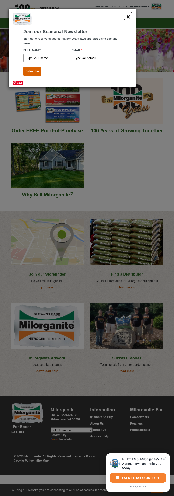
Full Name (32, 50)
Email (77, 50)
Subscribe (32, 71)
